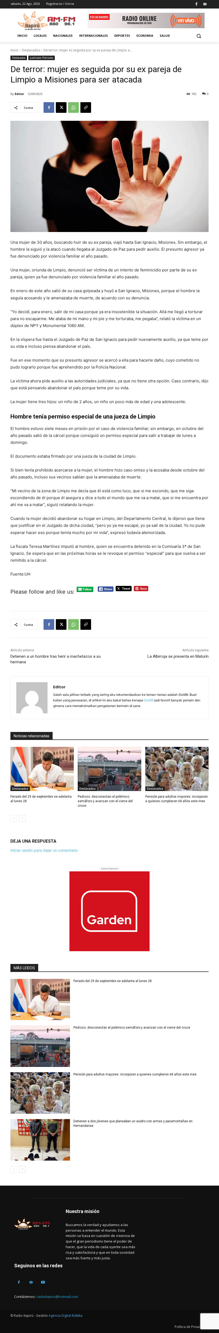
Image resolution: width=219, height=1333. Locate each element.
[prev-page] (13, 818)
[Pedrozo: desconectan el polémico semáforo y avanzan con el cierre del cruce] (109, 769)
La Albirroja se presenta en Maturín (178, 656)
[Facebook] (196, 4)
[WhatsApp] (73, 107)
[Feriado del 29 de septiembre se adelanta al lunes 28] (42, 769)
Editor (19, 94)
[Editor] (32, 697)
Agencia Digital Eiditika (66, 1315)
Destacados (31, 50)
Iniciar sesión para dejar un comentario (44, 850)
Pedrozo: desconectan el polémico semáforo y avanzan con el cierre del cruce (105, 801)
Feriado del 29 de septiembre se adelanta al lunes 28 (112, 981)
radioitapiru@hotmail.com (57, 1296)
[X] (61, 107)
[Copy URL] (85, 107)
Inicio (14, 50)
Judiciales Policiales (41, 58)
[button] (198, 36)
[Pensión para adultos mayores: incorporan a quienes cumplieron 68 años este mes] (177, 769)
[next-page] (22, 818)
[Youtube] (43, 1282)
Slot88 (149, 700)
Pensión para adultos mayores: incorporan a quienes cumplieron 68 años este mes (135, 1074)
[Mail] (204, 4)
